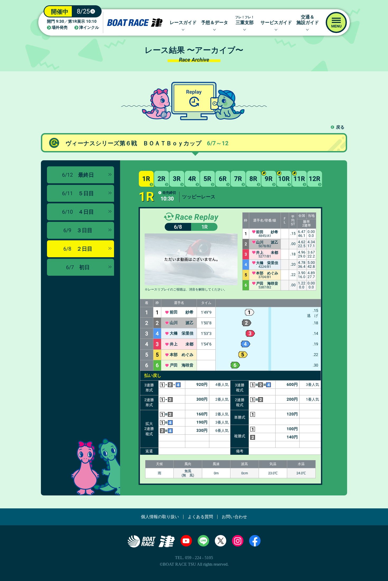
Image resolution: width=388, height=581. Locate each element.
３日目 (77, 230)
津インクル (89, 28)
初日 (78, 267)
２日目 (77, 249)
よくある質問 (200, 517)
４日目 (78, 212)
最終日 (78, 175)
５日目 (78, 193)
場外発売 (60, 28)
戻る (340, 127)
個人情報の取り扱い (160, 517)
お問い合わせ (234, 517)
